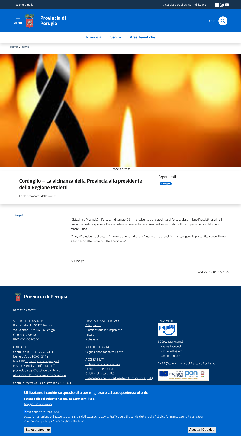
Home (14, 46)
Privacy (90, 334)
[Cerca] (222, 20)
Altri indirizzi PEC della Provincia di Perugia (39, 375)
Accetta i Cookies (201, 429)
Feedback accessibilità (99, 368)
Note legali (92, 339)
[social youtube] (227, 4)
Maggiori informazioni (38, 404)
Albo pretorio (93, 325)
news (25, 46)
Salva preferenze (38, 429)
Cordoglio (165, 183)
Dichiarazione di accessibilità (102, 364)
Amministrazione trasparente (103, 330)
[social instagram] (222, 4)
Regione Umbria (23, 4)
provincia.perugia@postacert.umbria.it (36, 370)
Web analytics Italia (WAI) (43, 411)
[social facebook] (217, 4)
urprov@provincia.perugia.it (42, 361)
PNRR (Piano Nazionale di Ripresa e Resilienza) (187, 363)
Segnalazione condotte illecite (104, 351)
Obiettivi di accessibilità (99, 373)
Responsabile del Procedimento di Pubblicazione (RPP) (119, 378)
